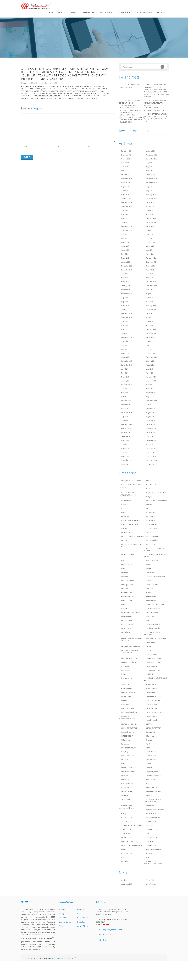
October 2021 (150, 246)
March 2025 (150, 171)
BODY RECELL (106, 12)
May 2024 (149, 191)
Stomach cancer (126, 817)
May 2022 (124, 238)
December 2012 (151, 401)
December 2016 (151, 357)
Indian (123, 674)
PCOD (148, 748)
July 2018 (124, 321)
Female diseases (126, 600)
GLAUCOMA (150, 616)
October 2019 (150, 290)
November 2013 (151, 393)
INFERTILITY (150, 674)
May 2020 (124, 278)
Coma (123, 561)
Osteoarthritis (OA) (127, 732)
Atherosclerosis (151, 512)
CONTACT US (161, 12)
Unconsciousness (152, 837)
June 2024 (124, 191)
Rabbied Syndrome (152, 772)
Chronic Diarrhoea (127, 554)
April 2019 (149, 302)
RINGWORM (125, 780)
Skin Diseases (125, 799)
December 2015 (151, 381)
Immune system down (153, 670)
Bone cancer (150, 520)
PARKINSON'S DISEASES (129, 748)
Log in (123, 880)
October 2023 (150, 202)
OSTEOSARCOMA (127, 736)
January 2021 (125, 262)
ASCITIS (148, 508)
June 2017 (149, 345)
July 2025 (149, 163)
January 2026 (150, 151)
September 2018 (126, 317)
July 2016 (124, 369)
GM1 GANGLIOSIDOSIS (128, 620)
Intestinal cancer (126, 678)
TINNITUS (149, 825)
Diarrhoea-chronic (127, 581)
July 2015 (124, 389)
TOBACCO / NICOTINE (128, 829)
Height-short (150, 642)
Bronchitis (124, 528)
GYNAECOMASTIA (127, 624)
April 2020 (149, 278)
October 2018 (150, 313)
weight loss (125, 861)
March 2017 (125, 353)
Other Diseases (83, 926)
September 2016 (126, 365)
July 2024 (149, 187)
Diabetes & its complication (155, 577)
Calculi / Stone (126, 532)
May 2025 (149, 167)
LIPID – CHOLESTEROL (154, 696)
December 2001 (151, 448)
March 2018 (125, 329)
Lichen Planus (126, 696)
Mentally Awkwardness (129, 712)
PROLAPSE (150, 764)
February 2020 (151, 282)
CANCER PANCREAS (153, 536)
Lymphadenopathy (127, 708)
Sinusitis (149, 795)
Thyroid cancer (151, 821)
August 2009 (150, 413)
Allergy (62, 913)
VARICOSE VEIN (126, 853)
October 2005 (150, 432)
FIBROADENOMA (151, 600)
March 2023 (125, 218)
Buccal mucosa (151, 528)
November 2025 (151, 155)
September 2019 (126, 294)
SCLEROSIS (125, 787)
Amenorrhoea (126, 500)
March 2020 (125, 282)
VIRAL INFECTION (152, 853)
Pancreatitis (125, 744)
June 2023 (149, 210)
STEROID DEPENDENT (153, 814)
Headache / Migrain (153, 628)
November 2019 (126, 290)
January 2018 (125, 333)
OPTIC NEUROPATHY (153, 728)
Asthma (123, 512)
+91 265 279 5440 (104, 940)
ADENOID (149, 489)
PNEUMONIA (150, 760)
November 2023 (126, 202)
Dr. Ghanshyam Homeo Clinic (64, 958)
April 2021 (149, 254)
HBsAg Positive (126, 628)
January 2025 (150, 175)
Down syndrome (127, 585)
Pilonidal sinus (151, 756)
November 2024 (151, 179)
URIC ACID (149, 841)
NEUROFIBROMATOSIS (128, 724)
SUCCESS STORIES (88, 12)
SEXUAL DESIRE (126, 791)
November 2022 (126, 226)
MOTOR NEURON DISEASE (155, 712)
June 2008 (124, 420)
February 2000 (151, 456)
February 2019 (151, 305)
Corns (123, 569)
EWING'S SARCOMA (127, 596)
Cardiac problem (152, 540)
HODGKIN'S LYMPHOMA (129, 658)
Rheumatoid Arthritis (153, 776)
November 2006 (151, 428)
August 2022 (150, 230)
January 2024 (125, 198)
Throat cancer (126, 821)
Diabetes (81, 922)
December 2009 (126, 413)
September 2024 (151, 183)
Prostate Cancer (126, 768)
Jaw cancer (125, 684)
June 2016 (149, 369)
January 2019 (125, 309)
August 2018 (150, 317)
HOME (51, 12)
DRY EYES (124, 588)
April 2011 (124, 409)
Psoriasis (149, 768)
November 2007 (126, 424)
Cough (148, 569)
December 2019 (151, 286)
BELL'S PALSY (150, 516)
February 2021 (151, 258)
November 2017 (126, 337)
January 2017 (125, 357)
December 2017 (151, 333)
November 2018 (126, 313)
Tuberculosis (125, 833)
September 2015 (126, 385)
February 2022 (151, 242)
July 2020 (124, 274)
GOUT (148, 620)
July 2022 (124, 234)
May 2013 (149, 397)
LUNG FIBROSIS (151, 704)
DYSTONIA (149, 588)
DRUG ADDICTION (152, 585)
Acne (148, 481)
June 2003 (124, 444)
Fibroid (123, 604)
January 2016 (125, 381)
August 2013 (125, 397)
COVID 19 (124, 573)
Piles (61, 926)
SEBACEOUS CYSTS (152, 787)
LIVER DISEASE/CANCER (154, 700)
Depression (150, 573)
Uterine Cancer (65, 922)
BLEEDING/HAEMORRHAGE (130, 520)
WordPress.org (151, 884)
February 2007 (126, 428)
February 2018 (151, 329)
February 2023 (151, 218)
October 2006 (125, 432)
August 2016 (150, 365)
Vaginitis (124, 849)
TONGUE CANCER (152, 829)
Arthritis (123, 508)
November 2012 (126, 405)
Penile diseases (151, 752)
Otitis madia (125, 740)
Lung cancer (125, 704)
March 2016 (125, 377)
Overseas (149, 740)
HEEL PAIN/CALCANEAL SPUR (156, 638)
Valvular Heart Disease (153, 849)
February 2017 (151, 353)
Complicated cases (152, 561)
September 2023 (126, 206)
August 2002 (125, 448)
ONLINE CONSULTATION (144, 12)
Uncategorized (126, 837)
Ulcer (148, 833)
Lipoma (124, 700)
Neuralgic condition (153, 720)
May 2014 (124, 393)
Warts (148, 857)
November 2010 (151, 409)
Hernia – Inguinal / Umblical (130, 646)
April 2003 (149, 444)
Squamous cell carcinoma (155, 810)
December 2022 (151, 222)
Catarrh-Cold (150, 544)
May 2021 (124, 254)
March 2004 (125, 440)
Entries (150, 880)
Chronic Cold (82, 917)
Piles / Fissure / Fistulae (129, 756)
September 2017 (126, 341)
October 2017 (150, 337)
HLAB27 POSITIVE (152, 654)
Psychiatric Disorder (128, 772)
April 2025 (124, 171)
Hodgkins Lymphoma (153, 658)
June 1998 (124, 464)
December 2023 (151, 198)
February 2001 (151, 452)
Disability (149, 581)
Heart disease (125, 632)
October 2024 (125, 183)
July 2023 (124, 210)
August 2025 (125, 163)
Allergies (149, 497)
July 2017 (124, 345)
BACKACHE (125, 516)
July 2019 (124, 298)
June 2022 (149, 234)
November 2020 (126, 266)
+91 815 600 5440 (104, 935)
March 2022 (125, 242)
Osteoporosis (150, 732)
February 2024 (151, 194)
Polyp (123, 764)
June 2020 (149, 274)
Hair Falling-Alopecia (153, 624)
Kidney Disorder (126, 688)
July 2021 (149, 250)
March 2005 (150, 436)
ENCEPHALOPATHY (127, 592)
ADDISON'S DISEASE (153, 485)
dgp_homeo (27, 83)
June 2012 (149, 405)
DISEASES (74, 12)
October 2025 (125, 159)
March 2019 (125, 305)
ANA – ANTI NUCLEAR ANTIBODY (157, 500)
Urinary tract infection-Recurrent (132, 845)
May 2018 (124, 325)
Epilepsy (149, 592)
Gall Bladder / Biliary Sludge (130, 612)
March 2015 (150, 389)
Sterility (123, 814)
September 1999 (126, 460)
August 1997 (150, 464)
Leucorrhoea (150, 692)
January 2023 (125, 222)
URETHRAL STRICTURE (129, 841)
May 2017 (124, 349)
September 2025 (151, 159)
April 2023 (149, 214)
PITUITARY (125, 760)
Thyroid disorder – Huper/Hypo (132, 825)
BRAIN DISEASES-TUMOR (129, 524)
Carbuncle (124, 540)
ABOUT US (61, 12)
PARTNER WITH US (124, 12)
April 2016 (149, 373)
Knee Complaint (151, 688)
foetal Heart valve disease (155, 604)
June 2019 (149, 298)
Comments (126, 884)
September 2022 (126, 230)
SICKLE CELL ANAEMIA (153, 791)
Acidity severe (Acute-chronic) (131, 481)
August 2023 (150, 206)
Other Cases (150, 736)
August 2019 (150, 294)
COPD (148, 565)
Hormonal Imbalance (128, 662)
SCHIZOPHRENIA (127, 783)
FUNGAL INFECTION (153, 608)
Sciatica (149, 783)
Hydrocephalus (151, 666)
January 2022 (125, 246)
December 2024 (126, 179)
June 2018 (149, 321)
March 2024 (125, 194)
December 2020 (151, 262)
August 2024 (125, 187)
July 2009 (124, 416)
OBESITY (149, 724)
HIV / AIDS (149, 650)
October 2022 (150, 226)
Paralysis (149, 744)
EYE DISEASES (151, 596)
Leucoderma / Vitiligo (128, 692)
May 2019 (124, 302)
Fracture (124, 608)
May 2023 (124, 214)
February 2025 (126, 175)
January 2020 (125, 286)
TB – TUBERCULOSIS (153, 817)
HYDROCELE (125, 666)
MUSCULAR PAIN (151, 716)
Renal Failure (125, 776)
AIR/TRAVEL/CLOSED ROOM (156, 493)
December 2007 (151, 420)
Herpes (148, 646)
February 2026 (126, 151)
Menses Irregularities (153, 708)
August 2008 (150, 416)
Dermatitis (124, 577)
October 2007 (150, 424)
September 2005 (126, 436)
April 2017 (149, 349)
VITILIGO (124, 857)
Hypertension (125, 670)
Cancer (148, 532)
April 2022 (149, 238)
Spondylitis (150, 806)
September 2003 (151, 440)
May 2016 (124, 373)
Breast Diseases (151, 524)
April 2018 (149, 325)
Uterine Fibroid (151, 845)
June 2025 (124, 167)
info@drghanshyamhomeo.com (110, 930)
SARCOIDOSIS (151, 780)
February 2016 (151, 377)
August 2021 (125, 250)
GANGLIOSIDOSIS (152, 612)
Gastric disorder (126, 616)
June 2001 (124, 452)
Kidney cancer (151, 684)
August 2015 (150, 385)
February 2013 (126, 401)
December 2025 (126, 155)
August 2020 (150, 270)
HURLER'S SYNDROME (153, 662)
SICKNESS (124, 795)
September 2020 (126, 270)
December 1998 (151, 460)
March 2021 (125, 258)
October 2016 (150, 361)
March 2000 (125, 456)
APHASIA (149, 504)
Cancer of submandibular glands (132, 536)
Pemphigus (125, 752)
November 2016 (126, 361)
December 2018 (151, 309)
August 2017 (150, 341)
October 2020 (150, 266)
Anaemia (124, 504)
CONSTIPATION (126, 565)
